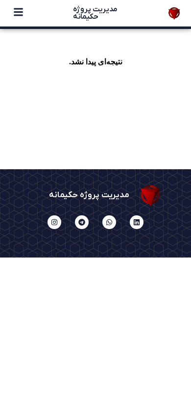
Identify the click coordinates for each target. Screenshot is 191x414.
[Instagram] (54, 222)
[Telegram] (82, 222)
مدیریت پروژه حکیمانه (95, 13)
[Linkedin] (136, 222)
